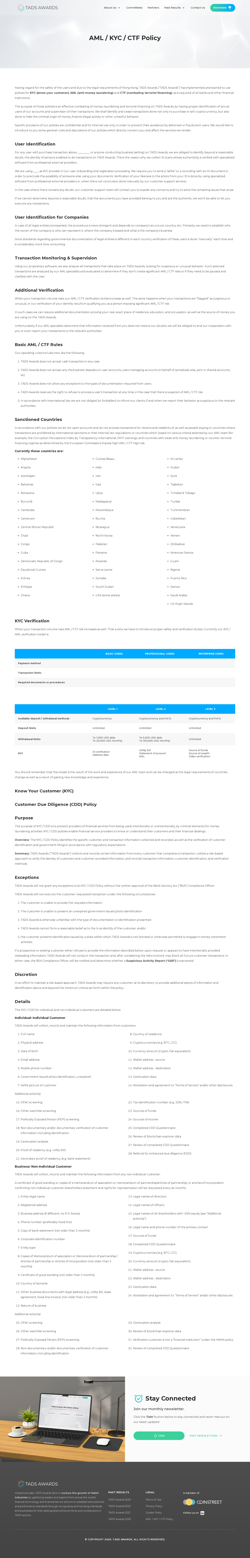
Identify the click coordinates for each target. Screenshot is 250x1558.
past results (172, 7)
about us (110, 7)
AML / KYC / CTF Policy (159, 1519)
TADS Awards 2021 (119, 1512)
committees (134, 7)
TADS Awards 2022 (119, 1506)
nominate (220, 7)
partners (153, 7)
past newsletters (204, 1435)
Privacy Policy (154, 1506)
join (161, 1435)
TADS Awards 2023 (119, 1499)
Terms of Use (153, 1499)
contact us (198, 7)
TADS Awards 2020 (119, 1519)
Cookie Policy (154, 1512)
